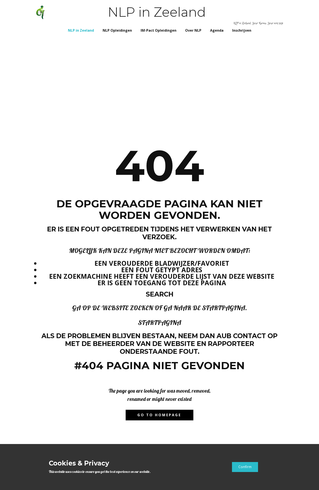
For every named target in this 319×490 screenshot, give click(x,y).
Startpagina (159, 322)
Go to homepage (159, 415)
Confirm (245, 466)
